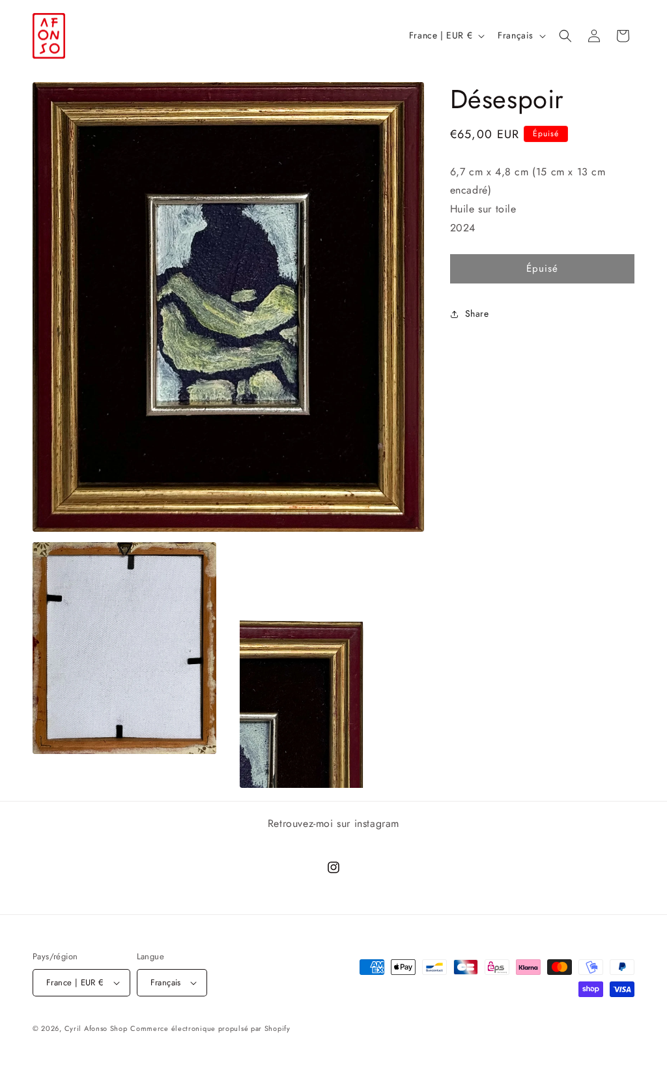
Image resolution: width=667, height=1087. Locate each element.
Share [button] (477, 313)
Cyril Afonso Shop (96, 1028)
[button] (565, 36)
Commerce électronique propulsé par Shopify (210, 1028)
